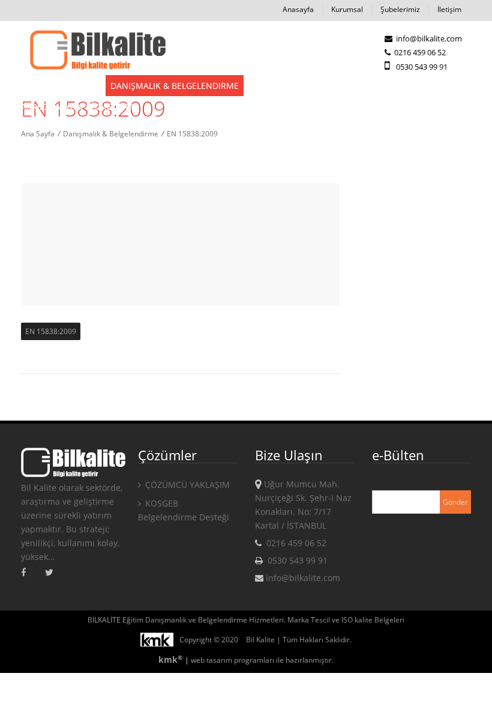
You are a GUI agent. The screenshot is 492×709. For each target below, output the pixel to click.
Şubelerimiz (400, 9)
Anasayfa (298, 9)
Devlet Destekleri (60, 85)
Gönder (455, 502)
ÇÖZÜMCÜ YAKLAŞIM (186, 484)
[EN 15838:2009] (97, 50)
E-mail (384, 481)
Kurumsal (347, 9)
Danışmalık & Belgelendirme (174, 85)
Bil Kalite (260, 639)
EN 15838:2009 (50, 331)
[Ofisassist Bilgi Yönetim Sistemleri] (159, 640)
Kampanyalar (367, 85)
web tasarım (211, 660)
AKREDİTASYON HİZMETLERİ (77, 106)
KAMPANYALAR (438, 85)
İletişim (449, 9)
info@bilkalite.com (428, 38)
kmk (170, 659)
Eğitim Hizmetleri (288, 85)
